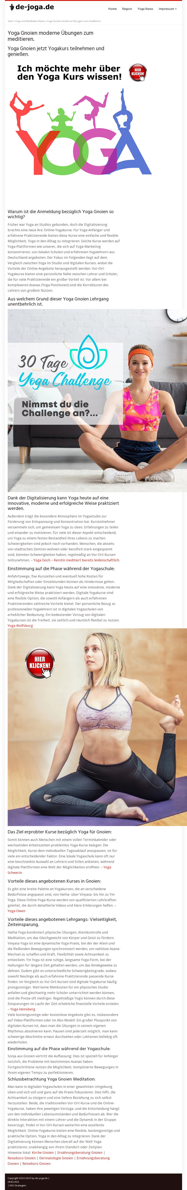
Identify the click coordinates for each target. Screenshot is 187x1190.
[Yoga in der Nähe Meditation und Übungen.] (31, 9)
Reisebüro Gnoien (22, 1158)
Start (10, 21)
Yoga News (145, 9)
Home (112, 9)
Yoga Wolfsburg (20, 625)
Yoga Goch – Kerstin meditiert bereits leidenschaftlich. (77, 560)
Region (127, 9)
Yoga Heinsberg (22, 1009)
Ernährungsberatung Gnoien (79, 1152)
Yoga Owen (16, 911)
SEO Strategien (17, 1185)
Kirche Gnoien (43, 1152)
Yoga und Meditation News (30, 21)
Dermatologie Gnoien (56, 1158)
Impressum (167, 9)
